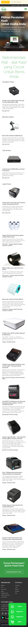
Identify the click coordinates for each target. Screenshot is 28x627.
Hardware (13, 5)
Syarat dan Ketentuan (5, 595)
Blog (22, 5)
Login (25, 5)
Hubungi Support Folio (14, 572)
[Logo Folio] (3, 8)
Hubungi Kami (4, 597)
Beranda (3, 585)
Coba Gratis (17, 585)
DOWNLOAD (5, 2)
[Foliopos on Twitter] (6, 613)
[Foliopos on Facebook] (2, 613)
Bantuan (18, 5)
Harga (2, 591)
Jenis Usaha (3, 589)
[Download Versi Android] (7, 617)
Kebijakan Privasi (4, 593)
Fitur (2, 587)
